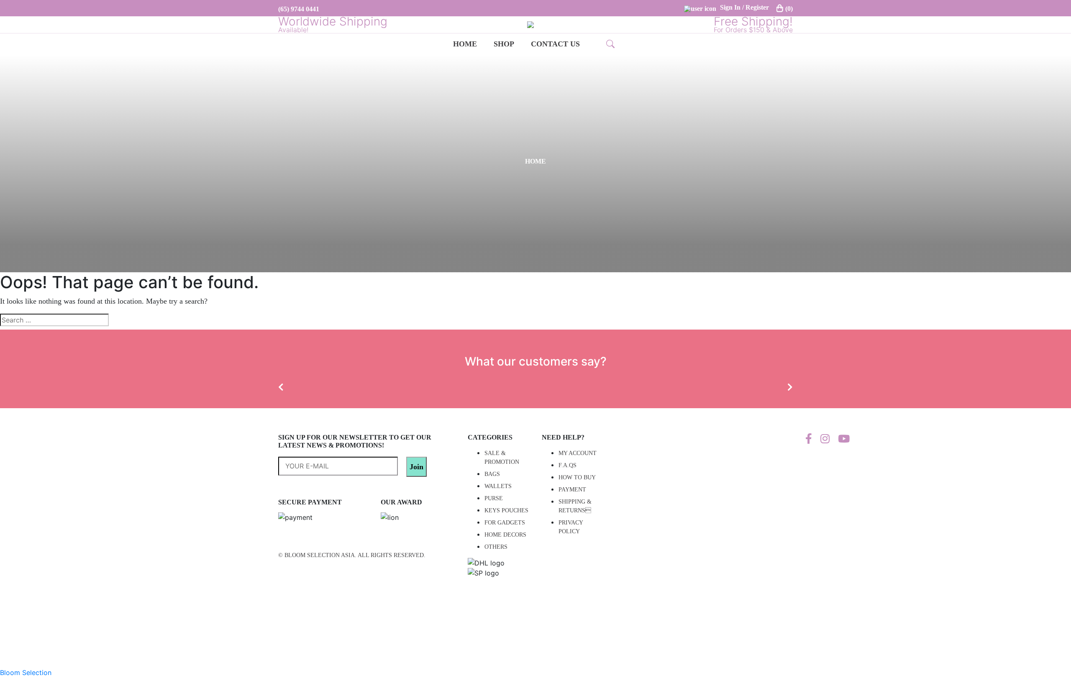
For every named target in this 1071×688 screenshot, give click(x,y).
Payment (572, 489)
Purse (493, 498)
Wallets (498, 486)
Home (465, 44)
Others (495, 547)
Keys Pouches (506, 510)
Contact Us (555, 44)
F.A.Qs (567, 465)
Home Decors (505, 535)
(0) (789, 8)
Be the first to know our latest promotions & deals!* (342, 465)
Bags (492, 474)
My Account (578, 453)
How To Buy (577, 477)
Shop (504, 44)
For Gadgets (504, 522)
